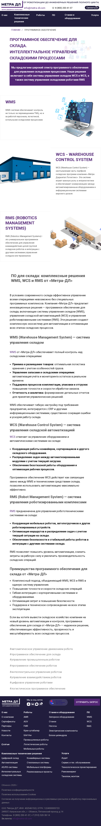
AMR (26, 717)
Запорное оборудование (61, 717)
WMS (13, 352)
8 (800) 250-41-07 (21, 815)
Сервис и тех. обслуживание (76, 762)
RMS (12, 511)
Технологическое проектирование (79, 767)
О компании (8, 717)
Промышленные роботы (36, 739)
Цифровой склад (10, 758)
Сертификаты (8, 721)
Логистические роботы (36, 744)
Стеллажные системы (38, 762)
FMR (26, 726)
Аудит (65, 758)
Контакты (7, 735)
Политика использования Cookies (19, 794)
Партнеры (7, 726)
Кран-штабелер (31, 730)
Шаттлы (28, 735)
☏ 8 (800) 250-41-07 (62, 8)
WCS (12, 436)
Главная (15, 30)
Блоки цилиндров (58, 735)
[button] (4, 15)
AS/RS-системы (10, 767)
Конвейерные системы (38, 758)
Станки (52, 721)
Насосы (53, 726)
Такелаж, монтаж (70, 776)
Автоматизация (10, 762)
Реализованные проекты (39, 771)
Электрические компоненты (63, 730)
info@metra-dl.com (34, 7)
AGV (26, 721)
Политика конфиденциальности (18, 790)
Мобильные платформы (39, 767)
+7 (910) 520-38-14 (40, 815)
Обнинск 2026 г (9, 785)
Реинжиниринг (69, 771)
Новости (6, 730)
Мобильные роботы (34, 748)
